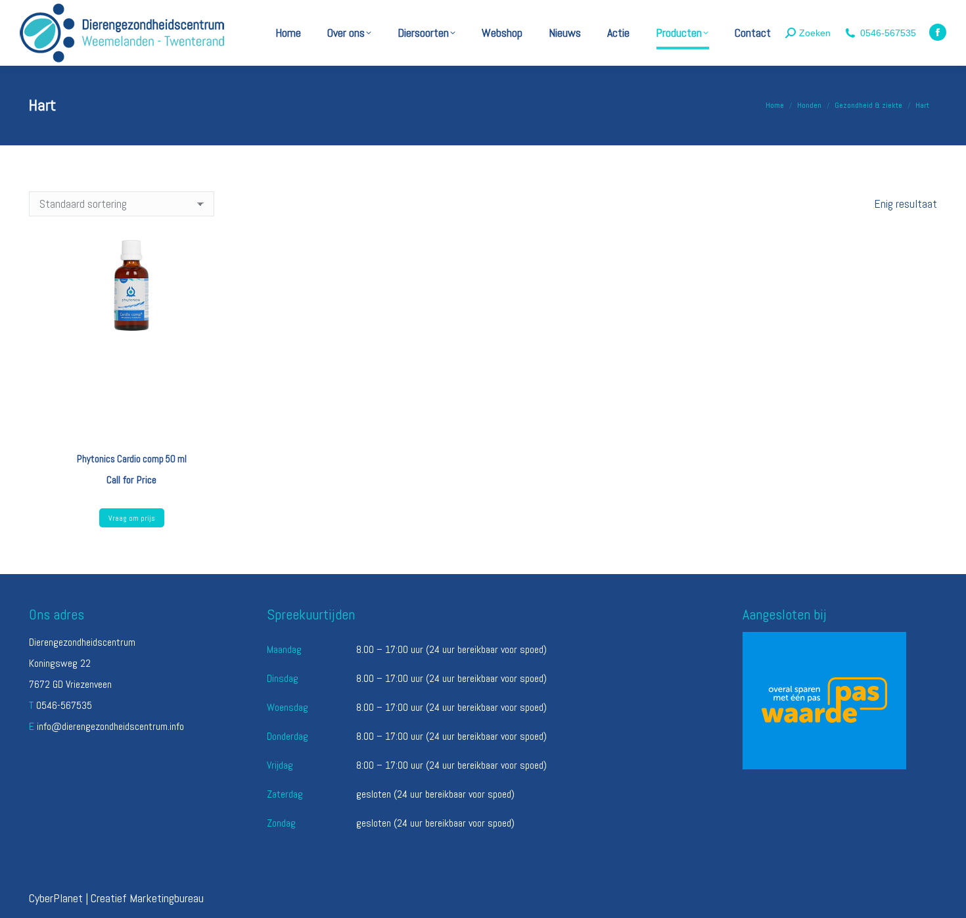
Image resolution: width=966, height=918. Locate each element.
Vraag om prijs (131, 518)
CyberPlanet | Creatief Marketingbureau (116, 898)
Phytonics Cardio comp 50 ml (132, 458)
